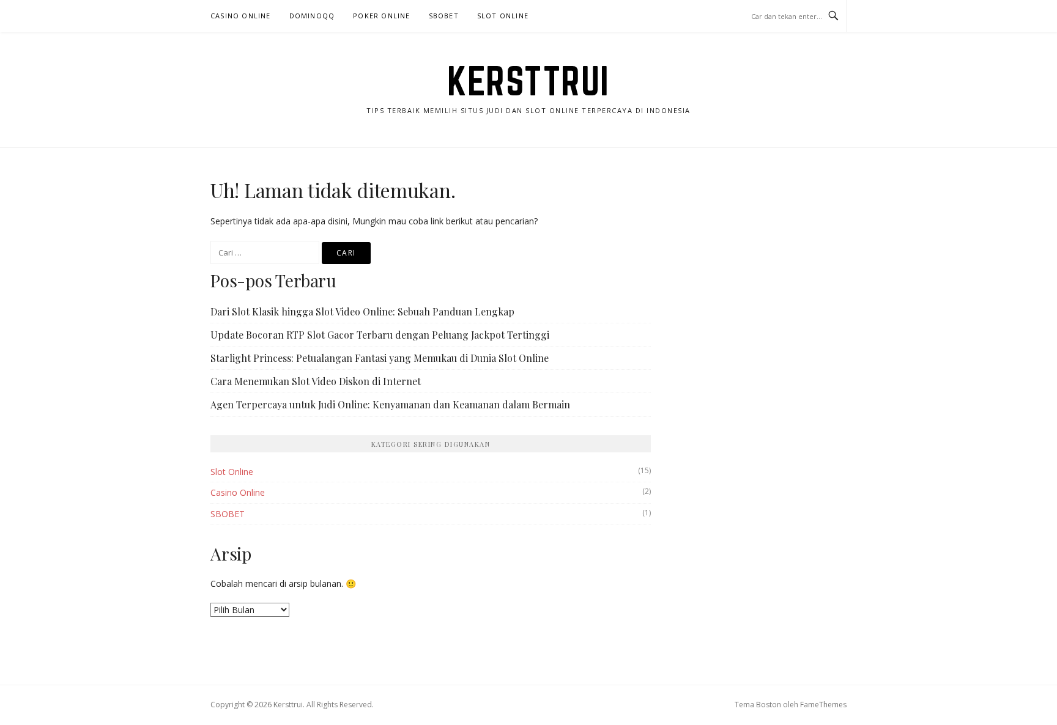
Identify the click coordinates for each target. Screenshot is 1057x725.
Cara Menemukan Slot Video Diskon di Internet (315, 381)
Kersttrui (528, 81)
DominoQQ (312, 15)
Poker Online (381, 15)
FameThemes (823, 704)
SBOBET (444, 15)
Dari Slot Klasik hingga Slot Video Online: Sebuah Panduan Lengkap (362, 311)
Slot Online (502, 15)
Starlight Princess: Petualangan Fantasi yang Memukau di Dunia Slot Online (379, 357)
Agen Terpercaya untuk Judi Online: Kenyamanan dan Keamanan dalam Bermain (390, 404)
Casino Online (240, 15)
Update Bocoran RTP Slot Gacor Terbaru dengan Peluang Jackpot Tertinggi (379, 334)
